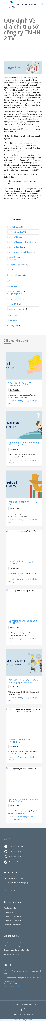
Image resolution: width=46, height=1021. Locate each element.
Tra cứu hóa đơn (9, 912)
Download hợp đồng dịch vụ (13, 878)
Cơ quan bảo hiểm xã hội (12, 946)
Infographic (11, 281)
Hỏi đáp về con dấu (15, 232)
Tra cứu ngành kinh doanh (12, 920)
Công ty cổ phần (13, 294)
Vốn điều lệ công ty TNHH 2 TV (22, 503)
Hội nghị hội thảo (14, 227)
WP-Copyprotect (25, 1020)
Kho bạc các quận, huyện (12, 954)
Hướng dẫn (11, 257)
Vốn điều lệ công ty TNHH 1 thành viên (22, 384)
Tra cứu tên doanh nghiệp (12, 924)
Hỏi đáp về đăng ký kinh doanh (19, 252)
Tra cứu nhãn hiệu (10, 908)
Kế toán (10, 260)
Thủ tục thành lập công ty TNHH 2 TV (22, 740)
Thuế (9, 270)
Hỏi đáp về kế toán (14, 237)
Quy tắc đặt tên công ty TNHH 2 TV (20, 562)
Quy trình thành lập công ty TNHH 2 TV (23, 622)
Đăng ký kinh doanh (15, 275)
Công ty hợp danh (14, 299)
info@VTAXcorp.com (16, 984)
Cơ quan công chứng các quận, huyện (16, 950)
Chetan (14, 1020)
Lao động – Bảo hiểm (16, 265)
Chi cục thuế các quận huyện (13, 942)
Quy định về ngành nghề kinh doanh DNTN (23, 800)
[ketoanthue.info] (25, 4)
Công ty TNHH (13, 304)
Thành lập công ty (14, 291)
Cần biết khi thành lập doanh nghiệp (16, 883)
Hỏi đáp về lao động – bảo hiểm (20, 242)
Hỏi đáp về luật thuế (15, 247)
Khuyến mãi (12, 286)
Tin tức (10, 315)
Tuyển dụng (12, 320)
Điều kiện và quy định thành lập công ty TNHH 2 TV (23, 681)
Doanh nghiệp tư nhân (16, 309)
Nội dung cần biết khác (11, 891)
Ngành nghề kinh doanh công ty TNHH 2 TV (23, 443)
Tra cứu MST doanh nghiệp (13, 916)
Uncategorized (13, 325)
